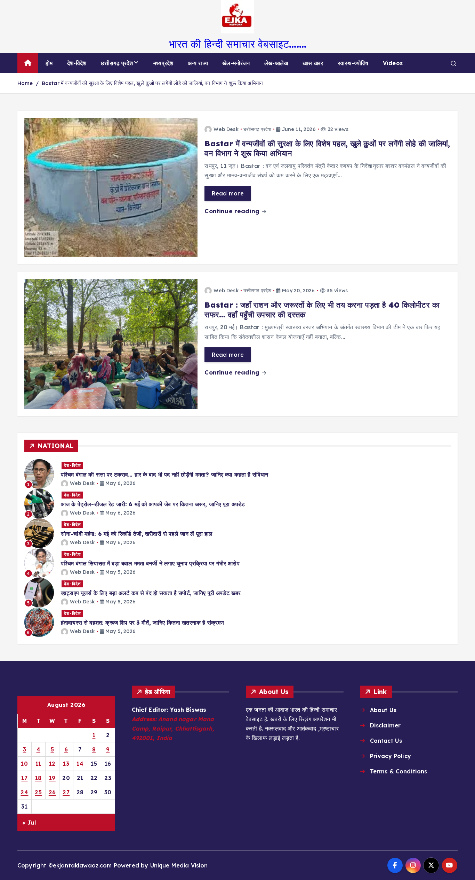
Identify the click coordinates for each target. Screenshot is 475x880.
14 (80, 763)
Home (25, 83)
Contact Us (386, 740)
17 (24, 777)
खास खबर (313, 63)
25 (38, 792)
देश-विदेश (77, 63)
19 (52, 777)
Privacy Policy (390, 755)
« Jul (29, 822)
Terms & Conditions (398, 771)
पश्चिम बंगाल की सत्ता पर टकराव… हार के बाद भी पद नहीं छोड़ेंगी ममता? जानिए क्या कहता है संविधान (164, 474)
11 (38, 763)
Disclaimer (385, 725)
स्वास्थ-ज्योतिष (353, 63)
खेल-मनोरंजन (236, 63)
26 (52, 792)
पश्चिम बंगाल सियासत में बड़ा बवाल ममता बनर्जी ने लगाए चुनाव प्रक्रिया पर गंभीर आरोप (150, 563)
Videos (393, 63)
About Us (383, 710)
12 (52, 763)
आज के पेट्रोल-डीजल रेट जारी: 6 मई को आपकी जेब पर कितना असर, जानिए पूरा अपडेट (153, 504)
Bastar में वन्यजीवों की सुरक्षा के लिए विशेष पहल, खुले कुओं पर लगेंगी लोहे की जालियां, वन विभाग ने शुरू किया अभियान (152, 83)
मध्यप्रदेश (163, 63)
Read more (228, 193)
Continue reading (232, 211)
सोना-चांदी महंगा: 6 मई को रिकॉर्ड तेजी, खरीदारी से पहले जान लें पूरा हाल (137, 533)
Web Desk (226, 129)
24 (24, 792)
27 (66, 792)
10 (24, 763)
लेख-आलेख (276, 63)
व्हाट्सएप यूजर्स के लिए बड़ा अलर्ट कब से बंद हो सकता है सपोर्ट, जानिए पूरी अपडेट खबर (151, 592)
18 (38, 777)
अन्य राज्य (198, 63)
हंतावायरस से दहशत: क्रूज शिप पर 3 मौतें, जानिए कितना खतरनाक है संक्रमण (142, 622)
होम (49, 63)
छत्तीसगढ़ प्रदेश (117, 63)
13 (66, 763)
